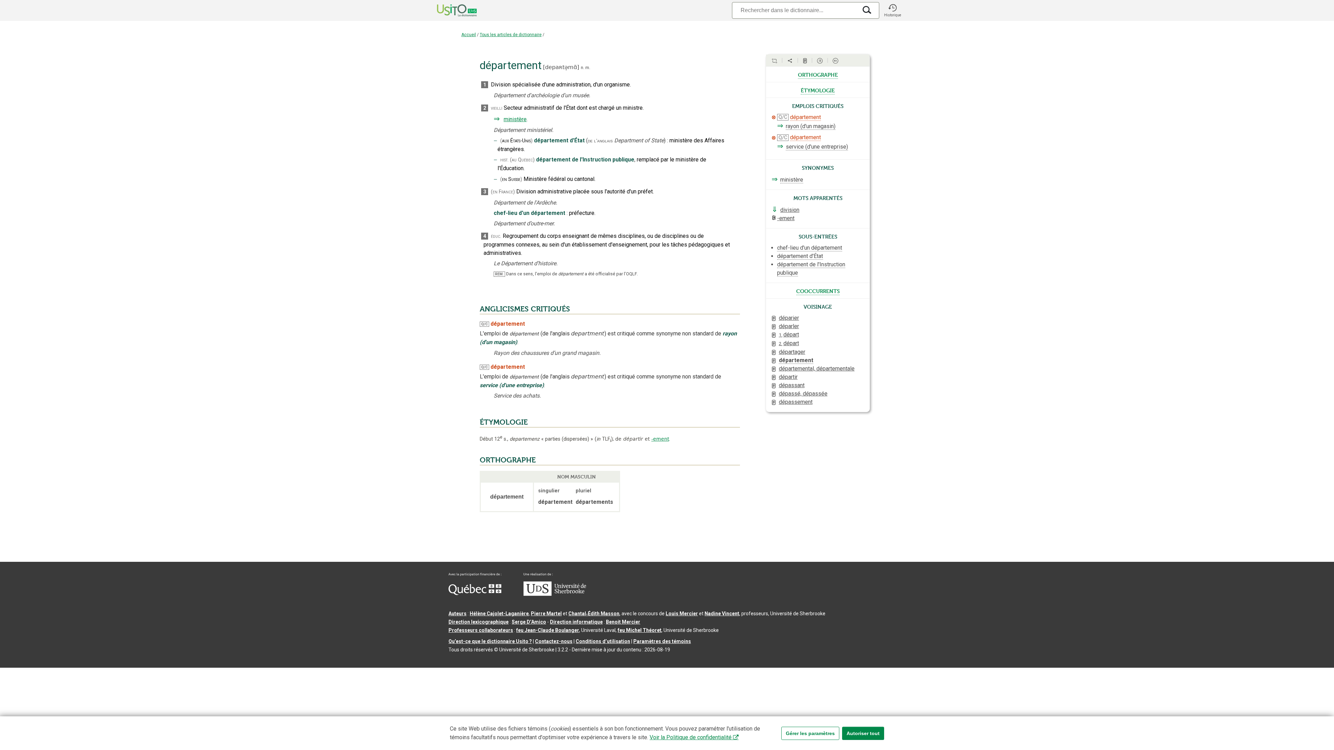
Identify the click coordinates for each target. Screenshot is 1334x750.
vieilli (496, 108)
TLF (603, 439)
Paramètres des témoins (662, 641)
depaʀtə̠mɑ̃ (561, 67)
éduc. (496, 236)
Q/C (484, 324)
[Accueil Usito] (449, 10)
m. (587, 67)
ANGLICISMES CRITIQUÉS (525, 309)
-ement (660, 439)
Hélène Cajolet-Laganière (499, 613)
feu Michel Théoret (639, 630)
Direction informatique (576, 622)
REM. (499, 274)
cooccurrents (818, 290)
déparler (789, 326)
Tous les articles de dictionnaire (511, 34)
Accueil (468, 34)
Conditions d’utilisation (603, 641)
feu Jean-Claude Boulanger (547, 630)
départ (789, 334)
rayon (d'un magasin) (810, 126)
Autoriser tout (863, 733)
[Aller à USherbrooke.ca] (555, 594)
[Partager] (790, 61)
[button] (892, 10)
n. (582, 67)
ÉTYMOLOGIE (504, 422)
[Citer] (774, 61)
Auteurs (457, 613)
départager (792, 352)
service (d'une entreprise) (817, 146)
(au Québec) (522, 160)
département (805, 117)
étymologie (818, 90)
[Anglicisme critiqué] (774, 117)
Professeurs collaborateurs (480, 630)
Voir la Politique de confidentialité (691, 737)
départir (788, 377)
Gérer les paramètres (810, 733)
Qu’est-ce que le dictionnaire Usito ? (490, 641)
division (789, 210)
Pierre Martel (546, 613)
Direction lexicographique (478, 622)
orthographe (818, 74)
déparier (789, 318)
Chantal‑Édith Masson (593, 613)
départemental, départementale (817, 368)
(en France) (503, 192)
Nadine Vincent (722, 613)
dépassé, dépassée (803, 393)
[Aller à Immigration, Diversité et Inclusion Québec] (474, 593)
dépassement (796, 402)
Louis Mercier (682, 613)
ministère (515, 119)
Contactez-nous (554, 641)
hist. (504, 160)
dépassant (792, 385)
